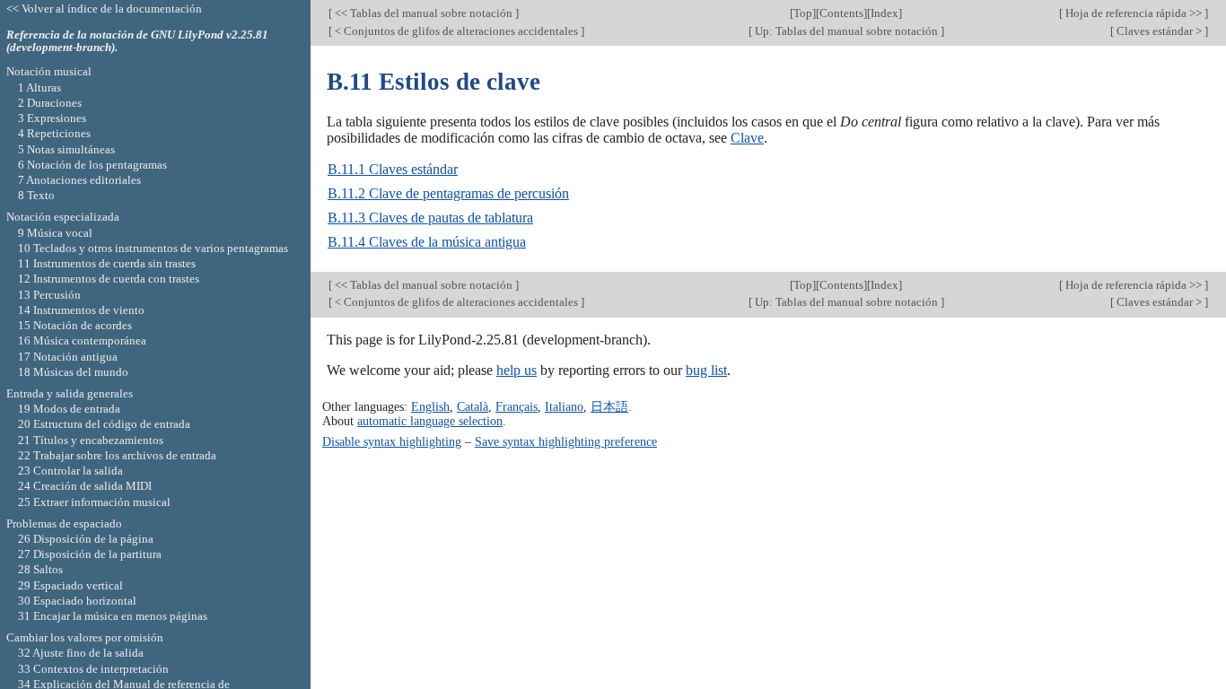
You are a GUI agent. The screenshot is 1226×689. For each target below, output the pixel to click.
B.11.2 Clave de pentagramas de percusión (448, 193)
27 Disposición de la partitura (90, 554)
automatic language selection (430, 421)
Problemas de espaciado (64, 523)
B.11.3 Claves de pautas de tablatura (430, 217)
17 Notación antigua (68, 356)
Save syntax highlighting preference (566, 441)
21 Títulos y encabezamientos (90, 440)
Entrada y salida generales (69, 393)
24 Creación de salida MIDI (85, 486)
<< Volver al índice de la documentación (104, 8)
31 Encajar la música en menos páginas (112, 616)
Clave (747, 137)
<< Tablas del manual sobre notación (423, 13)
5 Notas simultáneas (66, 149)
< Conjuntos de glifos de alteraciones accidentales (456, 31)
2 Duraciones (50, 102)
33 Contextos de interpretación (93, 669)
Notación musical (49, 71)
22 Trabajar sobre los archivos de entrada (117, 455)
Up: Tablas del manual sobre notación (846, 31)
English (430, 406)
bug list (706, 370)
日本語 (609, 406)
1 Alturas (39, 87)
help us (516, 370)
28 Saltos (40, 569)
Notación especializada (62, 216)
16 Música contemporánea (82, 340)
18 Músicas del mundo (73, 372)
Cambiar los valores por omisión (84, 637)
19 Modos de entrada (69, 408)
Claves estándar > (1159, 31)
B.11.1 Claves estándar (393, 169)
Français (516, 406)
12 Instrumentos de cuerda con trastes (108, 278)
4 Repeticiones (54, 133)
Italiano (564, 406)
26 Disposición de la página (85, 538)
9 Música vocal (55, 233)
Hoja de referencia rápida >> (1133, 13)
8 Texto (36, 195)
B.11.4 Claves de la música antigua (427, 241)
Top (802, 13)
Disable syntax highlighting (391, 441)
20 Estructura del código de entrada (104, 424)
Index (884, 13)
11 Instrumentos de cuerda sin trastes (107, 263)
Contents (841, 13)
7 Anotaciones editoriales (79, 180)
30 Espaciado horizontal (77, 600)
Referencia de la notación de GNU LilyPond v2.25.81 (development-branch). (137, 41)
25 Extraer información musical (94, 502)
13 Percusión (49, 294)
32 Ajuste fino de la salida (81, 652)
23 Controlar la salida (70, 470)
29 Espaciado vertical (70, 585)
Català (472, 406)
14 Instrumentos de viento (81, 310)
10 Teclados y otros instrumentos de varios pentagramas (153, 248)
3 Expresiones (52, 118)
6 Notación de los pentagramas (92, 164)
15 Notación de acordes (75, 325)
